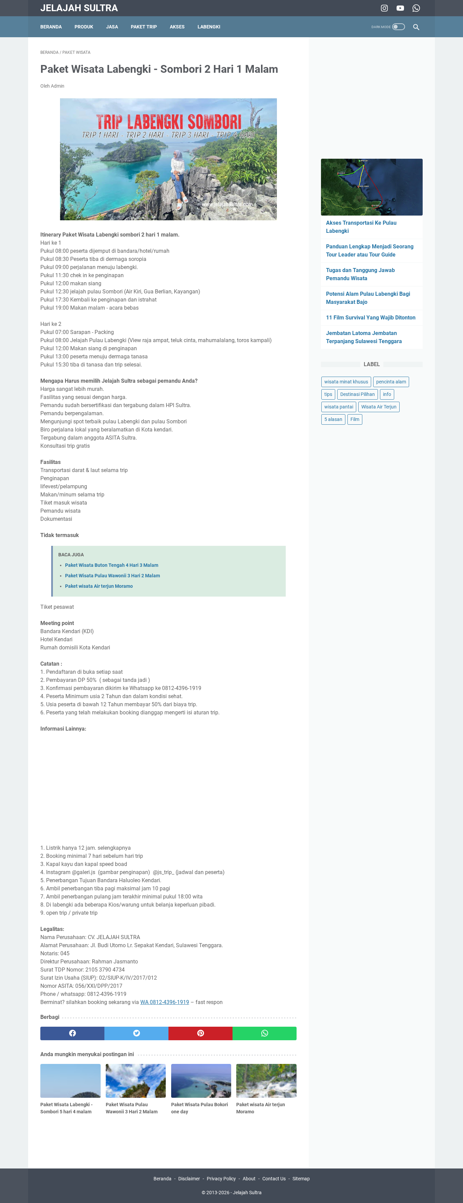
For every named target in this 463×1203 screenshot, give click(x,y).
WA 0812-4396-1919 (164, 1002)
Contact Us (274, 1178)
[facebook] (72, 1033)
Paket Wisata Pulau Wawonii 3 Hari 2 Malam (112, 576)
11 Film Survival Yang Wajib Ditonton (371, 317)
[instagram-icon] (383, 8)
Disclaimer (189, 1178)
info (387, 394)
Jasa (112, 26)
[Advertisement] (168, 788)
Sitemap (301, 1178)
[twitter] (136, 1033)
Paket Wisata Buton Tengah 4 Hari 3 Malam (111, 565)
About (249, 1178)
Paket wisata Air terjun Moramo (99, 586)
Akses (177, 26)
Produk (84, 26)
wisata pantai (338, 406)
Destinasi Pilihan (357, 394)
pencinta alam (391, 381)
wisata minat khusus (346, 381)
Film (354, 419)
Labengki (209, 26)
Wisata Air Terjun (379, 406)
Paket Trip (144, 26)
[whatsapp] (265, 1033)
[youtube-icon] (399, 8)
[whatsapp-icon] (415, 8)
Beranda (51, 26)
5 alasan (333, 419)
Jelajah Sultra (79, 8)
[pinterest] (200, 1033)
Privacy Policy (221, 1178)
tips (328, 394)
